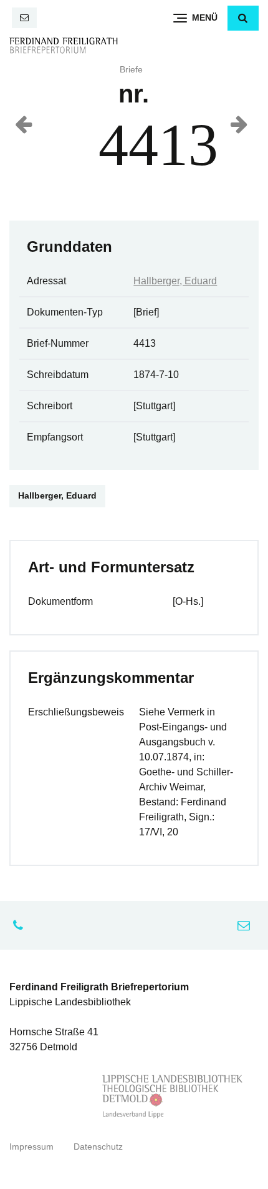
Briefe (131, 69)
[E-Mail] (24, 17)
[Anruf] (21, 925)
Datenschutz (98, 1147)
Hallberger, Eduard (175, 281)
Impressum (31, 1147)
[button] (243, 18)
